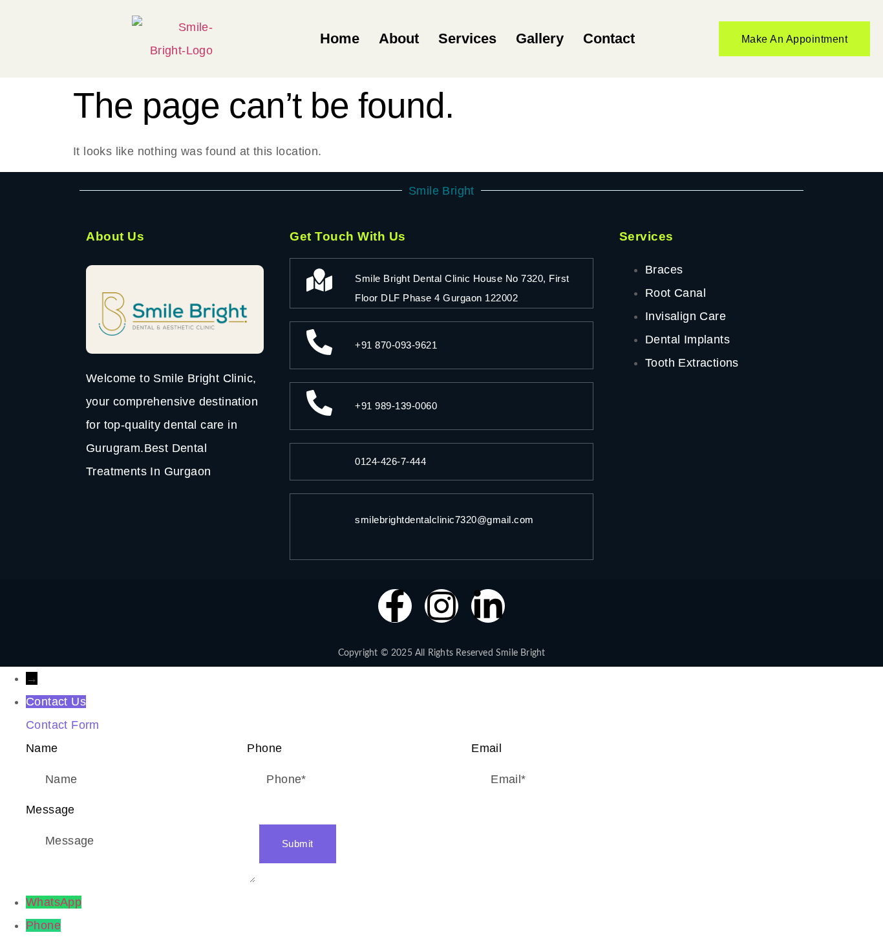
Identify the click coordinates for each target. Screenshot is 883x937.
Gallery (540, 38)
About (399, 38)
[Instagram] (441, 606)
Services (467, 38)
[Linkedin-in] (488, 606)
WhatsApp (53, 902)
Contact (609, 38)
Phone (43, 925)
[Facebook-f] (395, 606)
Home (339, 38)
